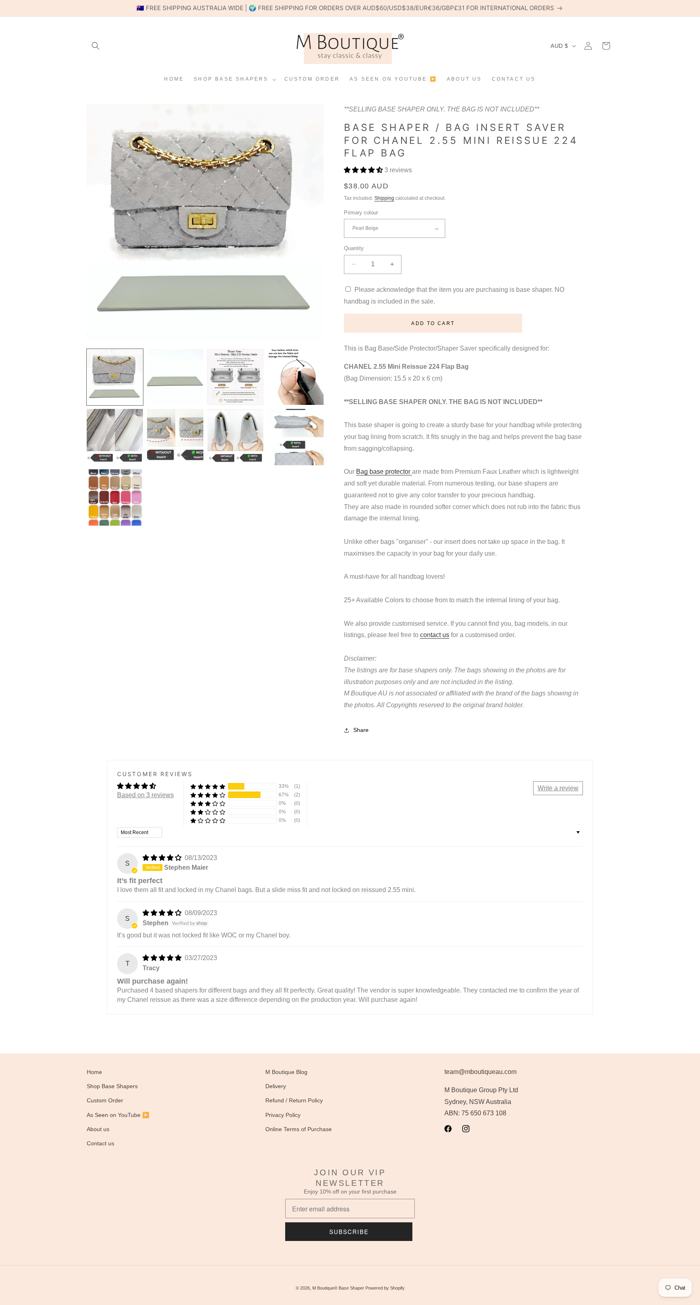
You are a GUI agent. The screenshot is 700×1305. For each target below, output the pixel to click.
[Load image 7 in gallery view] (235, 437)
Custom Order (105, 1100)
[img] (163, 857)
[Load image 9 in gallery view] (115, 497)
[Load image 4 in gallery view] (295, 377)
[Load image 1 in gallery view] (115, 377)
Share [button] (361, 730)
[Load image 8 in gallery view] (295, 437)
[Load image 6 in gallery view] (175, 437)
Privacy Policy (283, 1115)
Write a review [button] (558, 788)
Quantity (354, 248)
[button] (96, 46)
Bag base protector (384, 471)
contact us (434, 634)
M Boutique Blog (286, 1072)
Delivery (275, 1086)
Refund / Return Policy (294, 1100)
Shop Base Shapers (112, 1086)
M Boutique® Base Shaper (338, 1288)
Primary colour (361, 213)
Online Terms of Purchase (298, 1129)
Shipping (384, 198)
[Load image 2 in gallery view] (175, 377)
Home (94, 1072)
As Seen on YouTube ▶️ (118, 1115)
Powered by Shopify (385, 1288)
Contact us (100, 1143)
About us (98, 1129)
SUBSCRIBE (349, 1232)
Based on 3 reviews (145, 795)
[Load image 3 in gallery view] (235, 377)
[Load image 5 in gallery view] (115, 437)
